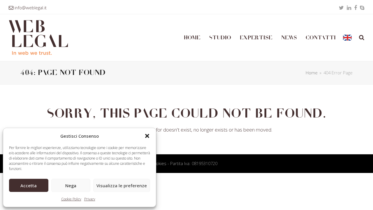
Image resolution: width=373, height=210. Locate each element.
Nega (70, 185)
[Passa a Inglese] (347, 37)
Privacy (89, 199)
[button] (147, 136)
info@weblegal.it (31, 7)
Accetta (28, 185)
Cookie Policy (71, 199)
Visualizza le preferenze (121, 185)
